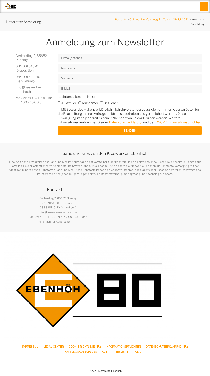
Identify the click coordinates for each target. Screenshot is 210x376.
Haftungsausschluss (80, 351)
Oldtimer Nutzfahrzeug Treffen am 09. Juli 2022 (159, 19)
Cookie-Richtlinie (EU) (85, 346)
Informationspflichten (123, 346)
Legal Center (53, 346)
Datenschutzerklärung (126, 122)
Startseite (120, 19)
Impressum (30, 346)
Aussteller (68, 103)
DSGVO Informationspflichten (178, 122)
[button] (204, 6)
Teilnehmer (90, 103)
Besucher (111, 103)
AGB (105, 351)
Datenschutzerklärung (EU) (167, 346)
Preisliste (120, 351)
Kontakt (139, 351)
